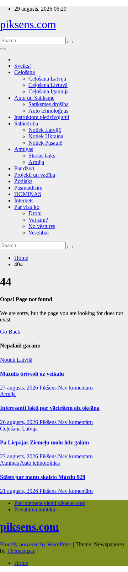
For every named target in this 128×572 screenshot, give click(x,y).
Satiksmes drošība (48, 104)
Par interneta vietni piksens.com (49, 503)
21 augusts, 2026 (19, 491)
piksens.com (28, 24)
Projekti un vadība (34, 175)
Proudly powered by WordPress (36, 544)
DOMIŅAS (27, 194)
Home (21, 258)
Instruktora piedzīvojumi (41, 117)
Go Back (10, 332)
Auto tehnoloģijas (48, 111)
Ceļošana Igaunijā (48, 91)
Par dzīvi (24, 168)
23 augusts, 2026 (19, 456)
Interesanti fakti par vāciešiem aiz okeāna (50, 408)
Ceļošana (24, 72)
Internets (23, 200)
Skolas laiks (41, 156)
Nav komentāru (75, 388)
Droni (35, 213)
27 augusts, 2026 (19, 388)
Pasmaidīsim (28, 188)
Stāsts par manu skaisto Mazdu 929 (42, 477)
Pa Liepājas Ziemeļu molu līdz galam (44, 442)
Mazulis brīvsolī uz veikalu (32, 374)
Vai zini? (38, 220)
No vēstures (41, 226)
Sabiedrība (26, 123)
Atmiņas (23, 149)
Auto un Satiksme (34, 98)
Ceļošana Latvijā (47, 79)
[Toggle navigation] (3, 49)
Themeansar (20, 551)
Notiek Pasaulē (45, 143)
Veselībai (38, 233)
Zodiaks (23, 181)
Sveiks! (22, 66)
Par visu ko (26, 207)
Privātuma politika (34, 509)
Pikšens (48, 388)
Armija (36, 162)
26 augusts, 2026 (19, 422)
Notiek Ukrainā (45, 136)
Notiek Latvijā (44, 130)
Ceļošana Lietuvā (48, 85)
